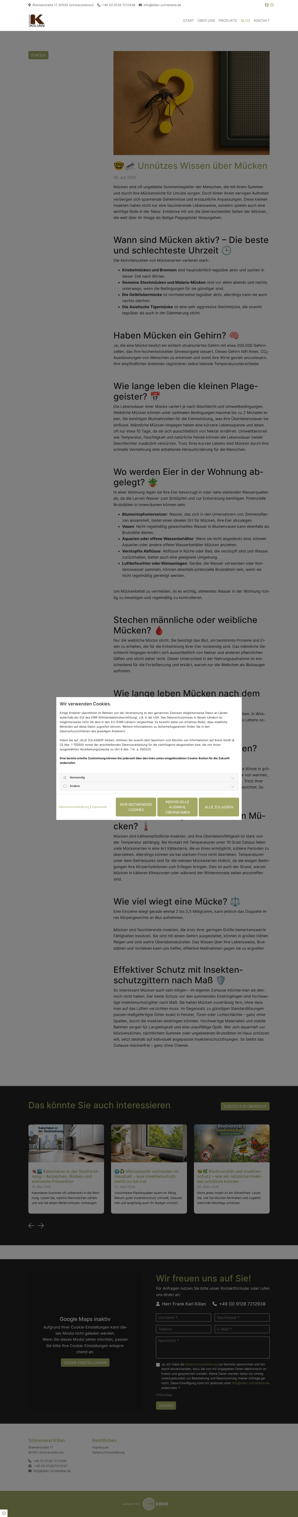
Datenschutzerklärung (74, 807)
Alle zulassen (219, 807)
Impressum (99, 807)
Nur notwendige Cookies (136, 807)
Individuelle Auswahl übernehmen (177, 807)
